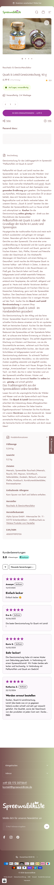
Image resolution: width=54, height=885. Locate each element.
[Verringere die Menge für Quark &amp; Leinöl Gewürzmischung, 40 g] (5, 104)
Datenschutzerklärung (20, 877)
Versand (34, 877)
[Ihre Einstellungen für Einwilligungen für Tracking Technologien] (4, 881)
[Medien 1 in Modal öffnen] (46, 22)
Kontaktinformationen (44, 877)
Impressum (27, 880)
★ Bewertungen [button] (51, 445)
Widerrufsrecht (8, 877)
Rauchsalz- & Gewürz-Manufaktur (17, 67)
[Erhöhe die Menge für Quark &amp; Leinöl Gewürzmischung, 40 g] (15, 104)
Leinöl (41, 183)
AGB (29, 877)
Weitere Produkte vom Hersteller (20, 523)
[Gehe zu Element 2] (25, 58)
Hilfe (49, 121)
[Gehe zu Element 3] (28, 58)
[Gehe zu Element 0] (22, 58)
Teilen (8, 120)
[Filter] (5, 567)
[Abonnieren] (46, 826)
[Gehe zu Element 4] (31, 58)
